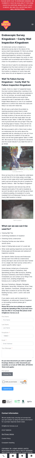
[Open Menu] (32, 24)
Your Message (6, 348)
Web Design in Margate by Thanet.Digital (17, 452)
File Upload (5, 371)
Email (3, 340)
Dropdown (5, 332)
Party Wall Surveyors (18, 272)
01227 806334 (6, 430)
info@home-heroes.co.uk (10, 313)
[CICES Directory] (23, 401)
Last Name (5, 324)
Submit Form (7, 389)
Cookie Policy (6, 438)
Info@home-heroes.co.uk (10, 426)
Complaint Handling (8, 443)
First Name (5, 316)
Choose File (7, 374)
